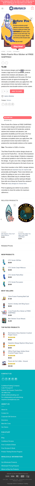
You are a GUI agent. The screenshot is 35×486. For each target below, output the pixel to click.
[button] (22, 71)
